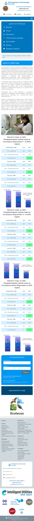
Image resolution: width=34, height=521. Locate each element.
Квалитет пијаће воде (23, 427)
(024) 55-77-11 (8, 471)
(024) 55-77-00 (8, 474)
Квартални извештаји (23, 444)
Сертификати (21, 458)
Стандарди (20, 448)
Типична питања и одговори (8, 448)
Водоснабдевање (18, 55)
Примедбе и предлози (7, 450)
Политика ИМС (21, 455)
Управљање (21, 436)
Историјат (4, 428)
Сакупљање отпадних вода (24, 430)
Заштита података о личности (9, 436)
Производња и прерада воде (24, 424)
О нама (3, 423)
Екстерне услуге (5, 442)
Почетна (5, 55)
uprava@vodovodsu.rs (10, 477)
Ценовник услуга (5, 441)
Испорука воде (21, 425)
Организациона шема (7, 431)
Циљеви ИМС (21, 456)
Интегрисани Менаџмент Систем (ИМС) (23, 451)
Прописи (4, 434)
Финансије (20, 441)
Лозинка (5, 366)
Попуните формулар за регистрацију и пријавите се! (15, 382)
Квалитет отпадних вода (23, 433)
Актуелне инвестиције (23, 439)
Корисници (4, 439)
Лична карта (4, 425)
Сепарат (4, 451)
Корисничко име (7, 360)
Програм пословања (22, 442)
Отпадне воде (21, 428)
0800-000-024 (17, 482)
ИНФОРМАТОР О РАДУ (17, 390)
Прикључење (5, 447)
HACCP (19, 459)
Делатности (10, 55)
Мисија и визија (5, 427)
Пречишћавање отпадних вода (25, 431)
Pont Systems (19, 519)
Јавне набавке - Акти (22, 445)
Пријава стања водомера (8, 445)
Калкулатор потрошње (7, 444)
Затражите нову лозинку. (9, 377)
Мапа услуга (4, 430)
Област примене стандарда (24, 453)
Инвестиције (21, 438)
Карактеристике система (7, 433)
